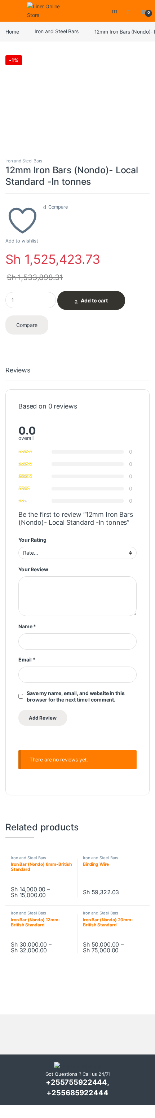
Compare (58, 207)
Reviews (17, 370)
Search (115, 11)
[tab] (17, 373)
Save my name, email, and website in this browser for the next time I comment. (75, 696)
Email (27, 659)
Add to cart (94, 300)
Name (27, 626)
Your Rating (32, 540)
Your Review (33, 569)
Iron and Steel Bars (56, 31)
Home (12, 31)
